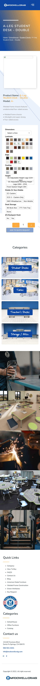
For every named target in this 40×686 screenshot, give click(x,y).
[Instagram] (3, 656)
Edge (7, 155)
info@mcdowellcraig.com (12, 652)
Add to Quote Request (20, 230)
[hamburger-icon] (32, 5)
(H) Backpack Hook (13, 215)
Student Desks (25, 37)
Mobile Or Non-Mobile (14, 190)
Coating (8, 165)
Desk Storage (10, 204)
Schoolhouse (13, 37)
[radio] (7, 139)
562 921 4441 (8, 648)
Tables (20, 290)
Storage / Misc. (20, 334)
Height (8, 176)
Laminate (9, 136)
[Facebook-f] (6, 656)
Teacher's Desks (20, 312)
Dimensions (9, 129)
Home (5, 37)
